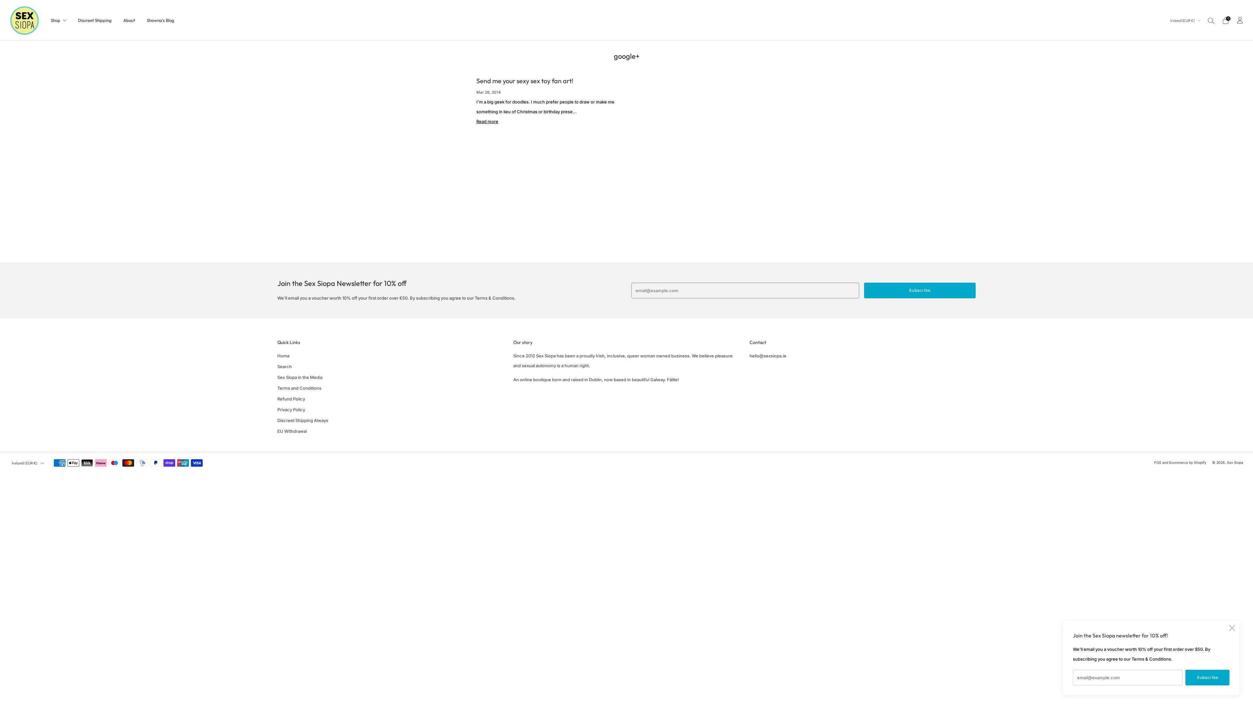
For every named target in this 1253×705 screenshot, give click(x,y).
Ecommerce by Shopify (1187, 463)
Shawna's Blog (160, 20)
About (129, 20)
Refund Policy (291, 398)
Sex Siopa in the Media (299, 377)
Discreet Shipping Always (302, 420)
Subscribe (1207, 677)
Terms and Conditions (299, 388)
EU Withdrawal (292, 431)
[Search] (1211, 20)
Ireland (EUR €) (1182, 20)
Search (284, 366)
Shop (55, 20)
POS (1157, 463)
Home (283, 355)
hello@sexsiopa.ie (768, 355)
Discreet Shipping (95, 20)
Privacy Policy (291, 409)
